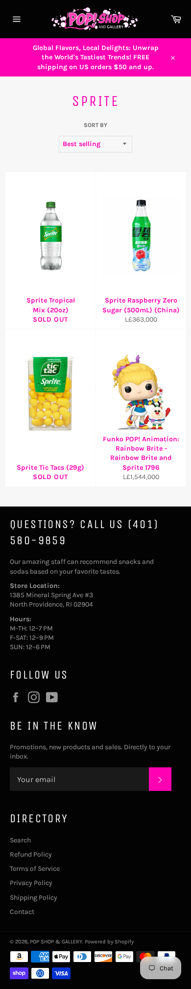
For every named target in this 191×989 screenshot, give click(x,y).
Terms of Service (35, 868)
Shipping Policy (33, 897)
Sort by (95, 125)
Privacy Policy (31, 883)
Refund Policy (31, 854)
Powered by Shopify (109, 941)
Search (20, 840)
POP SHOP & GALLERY (56, 941)
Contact (22, 912)
